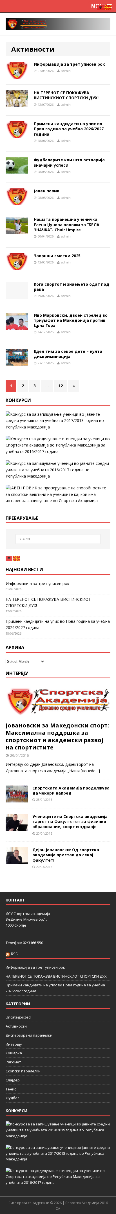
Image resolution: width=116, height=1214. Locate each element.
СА (58, 1208)
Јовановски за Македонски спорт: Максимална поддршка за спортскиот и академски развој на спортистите (57, 736)
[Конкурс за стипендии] (58, 445)
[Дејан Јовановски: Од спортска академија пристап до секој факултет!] (17, 861)
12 (60, 385)
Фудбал (12, 1097)
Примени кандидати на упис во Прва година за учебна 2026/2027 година (69, 129)
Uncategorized (18, 1017)
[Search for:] (58, 539)
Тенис (11, 1089)
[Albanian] (9, 557)
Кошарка (14, 1052)
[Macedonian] (16, 557)
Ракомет (13, 1062)
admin (66, 71)
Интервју (17, 673)
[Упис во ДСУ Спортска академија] (58, 494)
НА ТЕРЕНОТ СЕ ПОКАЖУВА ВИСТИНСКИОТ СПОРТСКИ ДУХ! (66, 95)
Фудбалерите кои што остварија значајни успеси (69, 162)
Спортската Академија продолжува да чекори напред (71, 790)
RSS (14, 953)
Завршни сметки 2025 (57, 255)
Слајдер (13, 1080)
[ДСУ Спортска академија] (58, 24)
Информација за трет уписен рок (69, 64)
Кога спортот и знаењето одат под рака (71, 286)
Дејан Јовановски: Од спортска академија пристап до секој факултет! (65, 855)
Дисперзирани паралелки (29, 1035)
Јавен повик (46, 190)
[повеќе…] (90, 770)
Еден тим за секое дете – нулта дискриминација (68, 354)
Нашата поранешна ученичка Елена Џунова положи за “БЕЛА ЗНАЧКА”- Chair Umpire (66, 224)
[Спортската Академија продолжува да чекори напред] (17, 799)
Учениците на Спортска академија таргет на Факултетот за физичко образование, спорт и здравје (70, 821)
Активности (16, 1026)
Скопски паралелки (23, 1071)
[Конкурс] (58, 469)
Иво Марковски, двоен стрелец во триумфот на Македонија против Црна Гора (71, 320)
